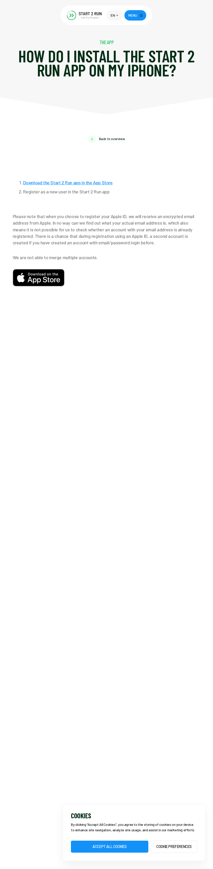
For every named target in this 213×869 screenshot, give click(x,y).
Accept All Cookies (109, 846)
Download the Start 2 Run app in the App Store (68, 182)
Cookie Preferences (174, 846)
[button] (114, 15)
